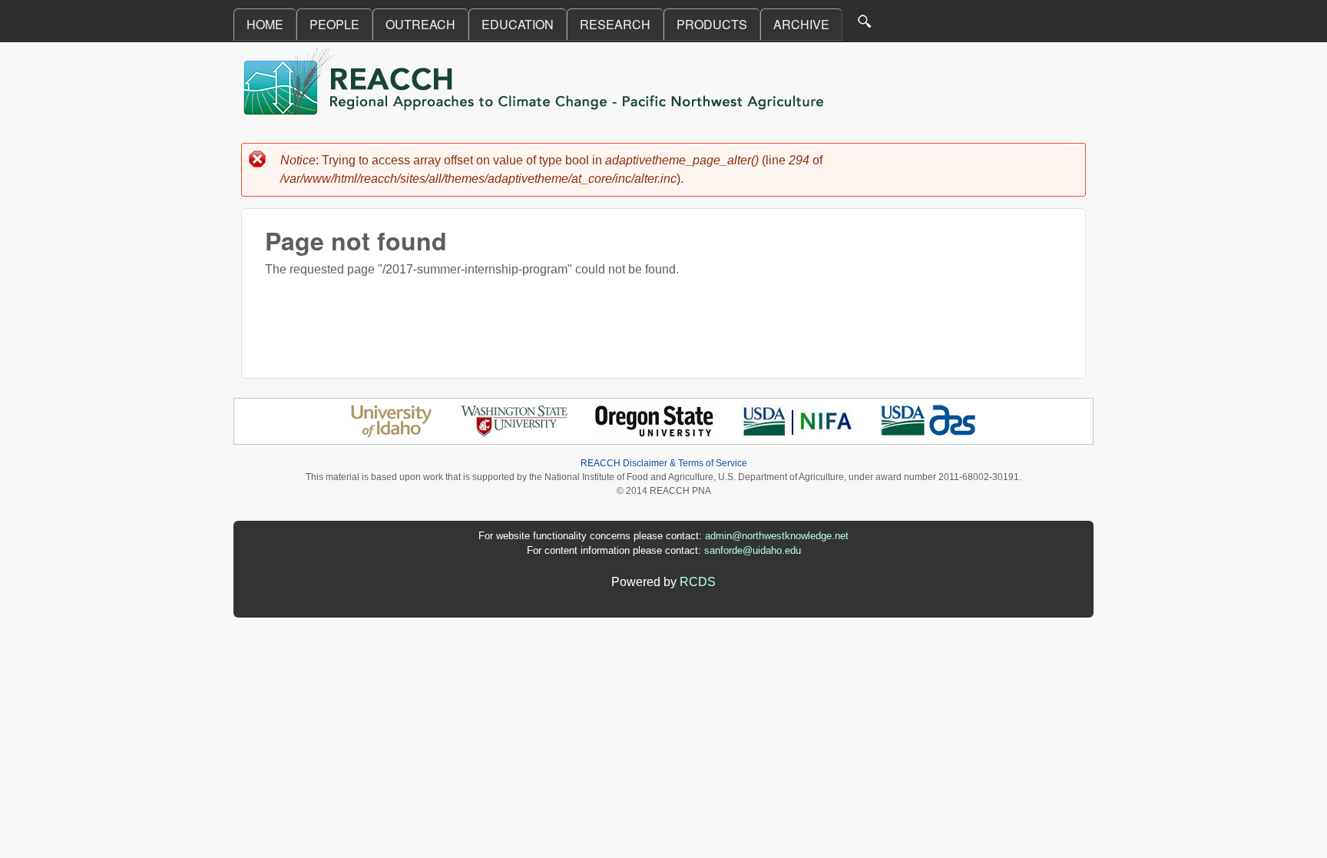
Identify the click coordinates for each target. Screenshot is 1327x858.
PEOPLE (334, 24)
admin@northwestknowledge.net (777, 536)
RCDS (698, 581)
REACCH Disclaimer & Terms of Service (664, 463)
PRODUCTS (712, 24)
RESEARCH (615, 24)
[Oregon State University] (655, 434)
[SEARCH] (865, 25)
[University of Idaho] (391, 434)
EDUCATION (517, 24)
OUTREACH (420, 24)
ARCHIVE (801, 24)
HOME (265, 24)
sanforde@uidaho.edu (752, 550)
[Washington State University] (514, 434)
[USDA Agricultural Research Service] (928, 434)
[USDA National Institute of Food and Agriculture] (797, 434)
